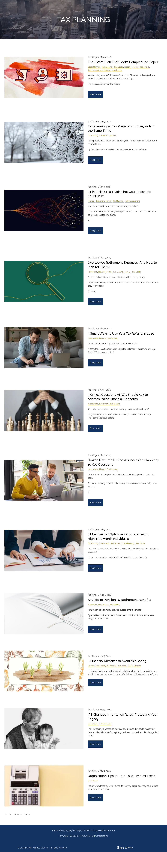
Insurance (122, 666)
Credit (129, 666)
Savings (91, 666)
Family (135, 67)
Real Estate (118, 67)
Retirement (144, 67)
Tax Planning (107, 67)
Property (127, 67)
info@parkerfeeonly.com (103, 830)
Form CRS (63, 836)
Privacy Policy (87, 836)
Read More (95, 94)
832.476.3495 (65, 830)
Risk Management (95, 70)
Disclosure (74, 836)
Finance (107, 70)
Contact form (101, 836)
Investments (117, 70)
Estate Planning (94, 67)
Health (108, 272)
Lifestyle (137, 666)
